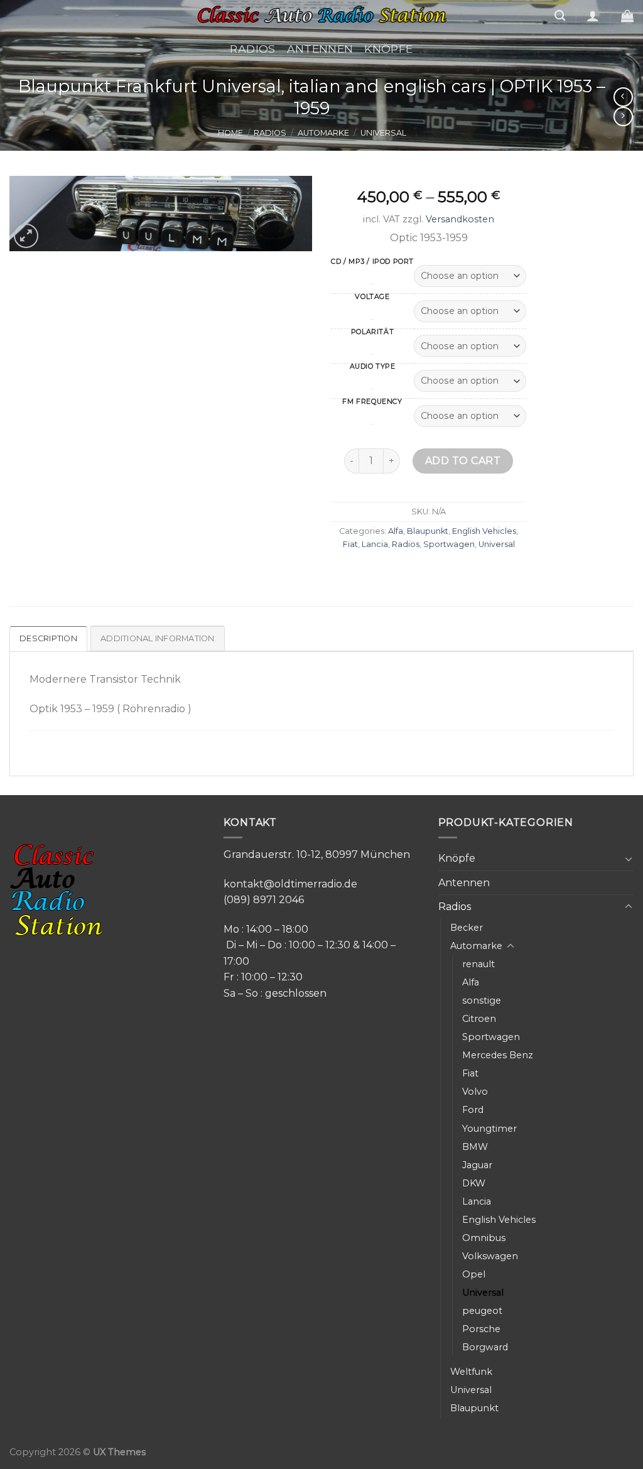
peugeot (482, 1310)
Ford (473, 1109)
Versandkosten (460, 219)
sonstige (481, 1000)
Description (48, 638)
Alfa (395, 531)
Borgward (485, 1347)
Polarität (372, 332)
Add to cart (462, 461)
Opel (473, 1274)
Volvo (475, 1091)
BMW (475, 1146)
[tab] (49, 638)
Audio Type (373, 367)
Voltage (372, 297)
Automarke (323, 133)
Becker (466, 927)
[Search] (559, 16)
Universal (383, 133)
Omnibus (483, 1238)
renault (478, 964)
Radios (252, 48)
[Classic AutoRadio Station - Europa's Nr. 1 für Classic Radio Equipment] (321, 15)
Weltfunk (471, 1371)
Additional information (157, 638)
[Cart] (627, 16)
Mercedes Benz (497, 1055)
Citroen (479, 1018)
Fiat (350, 544)
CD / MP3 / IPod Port (372, 262)
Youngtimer (489, 1128)
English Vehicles (484, 531)
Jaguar (477, 1165)
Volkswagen (490, 1256)
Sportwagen (449, 544)
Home (230, 133)
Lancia (375, 544)
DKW (473, 1183)
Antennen (320, 48)
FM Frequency (372, 402)
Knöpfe (388, 48)
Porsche (481, 1329)
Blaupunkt (427, 531)
